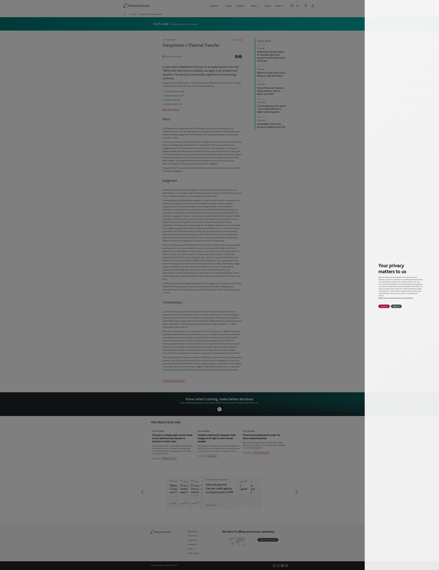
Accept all (384, 306)
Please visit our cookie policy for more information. (395, 298)
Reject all (396, 306)
